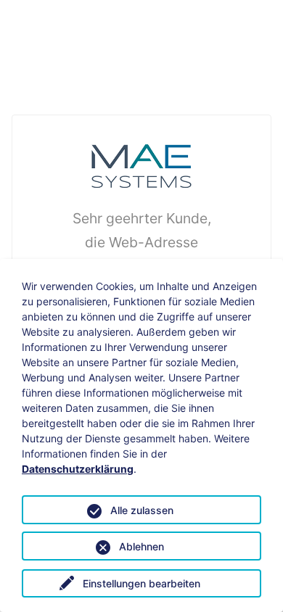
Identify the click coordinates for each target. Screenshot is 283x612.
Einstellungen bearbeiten (141, 583)
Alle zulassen (141, 510)
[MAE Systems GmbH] (141, 164)
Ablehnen (141, 546)
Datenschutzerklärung (78, 469)
